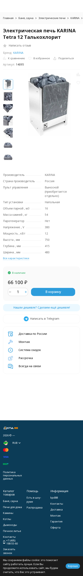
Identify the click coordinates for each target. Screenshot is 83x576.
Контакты (56, 503)
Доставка (56, 509)
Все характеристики (16, 258)
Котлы (7, 519)
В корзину (53, 292)
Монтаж (55, 515)
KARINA (75, 18)
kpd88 (54, 497)
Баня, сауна (26, 18)
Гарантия (56, 521)
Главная (8, 18)
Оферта (55, 527)
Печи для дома (12, 507)
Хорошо (73, 566)
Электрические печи (51, 18)
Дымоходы (10, 525)
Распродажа (35, 507)
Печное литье (12, 531)
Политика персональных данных (12, 475)
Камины (8, 513)
